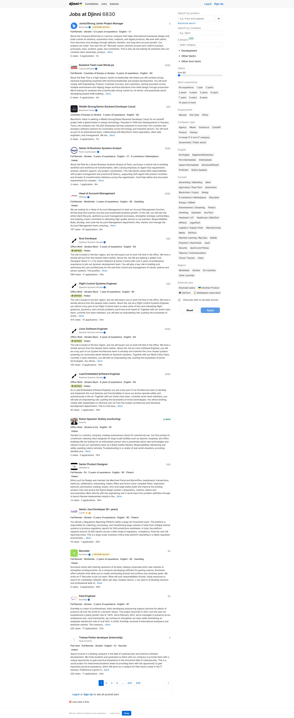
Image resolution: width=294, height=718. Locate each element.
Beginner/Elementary (202, 154)
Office (205, 115)
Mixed (193, 127)
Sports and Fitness (199, 248)
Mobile (213, 237)
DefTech (192, 232)
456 (138, 683)
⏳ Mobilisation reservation (207, 292)
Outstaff (216, 127)
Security (183, 248)
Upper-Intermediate (189, 165)
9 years (203, 97)
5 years (203, 92)
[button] (110, 52)
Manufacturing (213, 227)
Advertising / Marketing (190, 182)
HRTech (183, 222)
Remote (183, 115)
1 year (200, 87)
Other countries (186, 275)
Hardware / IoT (186, 217)
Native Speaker (199, 170)
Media (182, 232)
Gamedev (196, 212)
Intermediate (205, 159)
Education (214, 197)
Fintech (211, 207)
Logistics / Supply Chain (191, 227)
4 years (193, 92)
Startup (193, 132)
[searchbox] (200, 44)
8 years (193, 97)
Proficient (183, 170)
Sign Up (218, 3)
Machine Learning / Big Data (193, 237)
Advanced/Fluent (210, 165)
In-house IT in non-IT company (194, 137)
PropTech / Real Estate (190, 242)
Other (201, 258)
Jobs (104, 3)
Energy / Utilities (187, 202)
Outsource (204, 127)
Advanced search (186, 23)
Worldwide (184, 270)
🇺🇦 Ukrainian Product (208, 287)
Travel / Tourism (187, 258)
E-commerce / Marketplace (192, 197)
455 (129, 683)
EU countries (209, 270)
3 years (182, 92)
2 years (209, 87)
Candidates (91, 3)
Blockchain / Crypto (189, 192)
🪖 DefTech (184, 292)
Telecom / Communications (192, 253)
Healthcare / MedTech (208, 217)
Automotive (211, 187)
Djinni (75, 4)
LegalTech (195, 222)
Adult (208, 182)
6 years (214, 92)
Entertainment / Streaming (192, 207)
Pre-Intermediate (187, 159)
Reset (190, 310)
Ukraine (196, 270)
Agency (183, 127)
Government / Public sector (192, 142)
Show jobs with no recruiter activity (200, 299)
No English (184, 154)
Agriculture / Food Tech (190, 187)
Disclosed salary (187, 287)
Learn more (114, 713)
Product (183, 132)
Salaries (114, 3)
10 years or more (187, 102)
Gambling (183, 212)
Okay (126, 713)
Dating (205, 192)
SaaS (207, 242)
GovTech (208, 212)
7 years (182, 97)
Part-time (194, 115)
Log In (208, 3)
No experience (186, 87)
